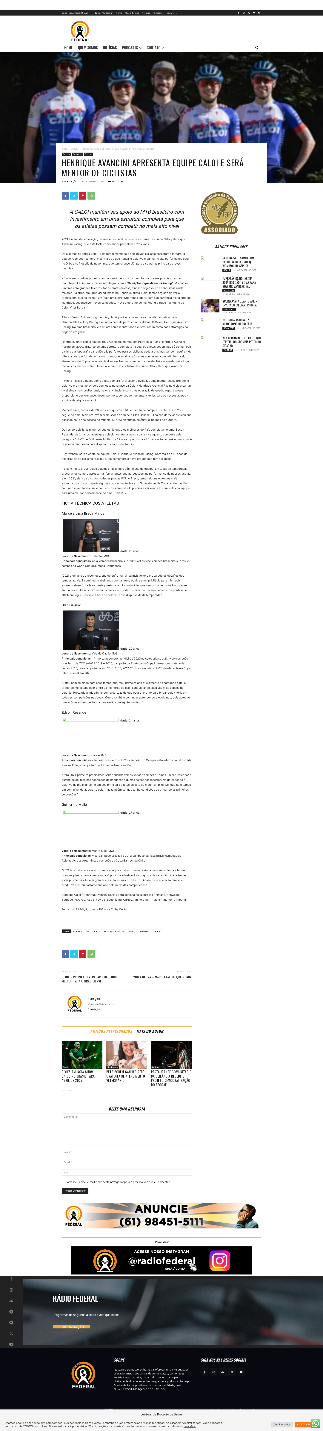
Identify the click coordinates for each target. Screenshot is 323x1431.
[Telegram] (11, 1323)
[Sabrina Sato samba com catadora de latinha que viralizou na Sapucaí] (210, 262)
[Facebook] (238, 13)
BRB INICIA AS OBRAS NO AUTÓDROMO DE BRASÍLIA (237, 322)
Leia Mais (190, 1426)
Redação (72, 181)
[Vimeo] (254, 13)
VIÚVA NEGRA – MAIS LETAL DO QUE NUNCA (162, 977)
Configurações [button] (282, 1424)
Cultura (75, 148)
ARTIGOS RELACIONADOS (111, 1031)
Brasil (65, 1067)
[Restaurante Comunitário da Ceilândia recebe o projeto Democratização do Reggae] (171, 1055)
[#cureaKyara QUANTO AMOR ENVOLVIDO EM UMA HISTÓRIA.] (210, 305)
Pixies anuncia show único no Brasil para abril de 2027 (78, 1076)
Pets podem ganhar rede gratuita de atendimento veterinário (125, 1076)
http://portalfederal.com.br (101, 1004)
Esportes (88, 154)
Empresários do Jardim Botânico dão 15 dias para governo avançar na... (239, 282)
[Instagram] (244, 13)
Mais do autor (149, 1031)
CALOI (97, 931)
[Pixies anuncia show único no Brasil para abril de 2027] (82, 1055)
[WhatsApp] (91, 196)
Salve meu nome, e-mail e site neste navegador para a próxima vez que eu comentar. (118, 1182)
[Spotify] (11, 1312)
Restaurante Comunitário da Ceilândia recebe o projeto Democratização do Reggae (171, 1078)
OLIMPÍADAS (143, 931)
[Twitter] (249, 13)
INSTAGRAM (161, 1241)
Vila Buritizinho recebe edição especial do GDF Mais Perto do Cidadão (241, 342)
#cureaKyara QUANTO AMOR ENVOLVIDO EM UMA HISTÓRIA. (239, 303)
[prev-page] (64, 1092)
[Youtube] (259, 13)
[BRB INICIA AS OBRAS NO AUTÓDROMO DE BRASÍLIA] (210, 324)
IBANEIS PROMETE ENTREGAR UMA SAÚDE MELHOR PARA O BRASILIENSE (89, 979)
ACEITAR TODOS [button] (306, 1424)
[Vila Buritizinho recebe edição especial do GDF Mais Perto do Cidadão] (210, 342)
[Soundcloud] (11, 1301)
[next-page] (70, 1092)
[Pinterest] (82, 196)
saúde (156, 931)
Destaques (77, 154)
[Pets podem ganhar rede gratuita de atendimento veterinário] (126, 1055)
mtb (131, 931)
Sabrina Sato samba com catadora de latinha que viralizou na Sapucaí (238, 262)
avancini (77, 931)
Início (64, 148)
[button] (256, 47)
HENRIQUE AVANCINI (114, 931)
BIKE (88, 931)
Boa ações (229, 290)
